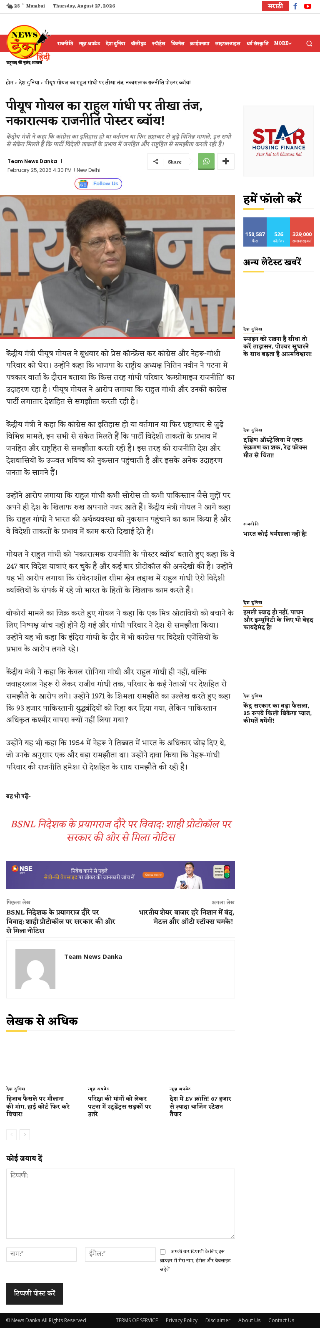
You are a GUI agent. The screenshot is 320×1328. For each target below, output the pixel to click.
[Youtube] (307, 7)
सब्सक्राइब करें (302, 223)
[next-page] (25, 1134)
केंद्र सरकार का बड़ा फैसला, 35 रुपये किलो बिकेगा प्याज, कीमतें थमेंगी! (277, 713)
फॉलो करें (278, 220)
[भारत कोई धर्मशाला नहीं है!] (278, 494)
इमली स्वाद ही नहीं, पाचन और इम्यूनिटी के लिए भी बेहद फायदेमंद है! (278, 620)
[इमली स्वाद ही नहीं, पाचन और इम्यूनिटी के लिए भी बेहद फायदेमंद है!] (278, 572)
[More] (226, 161)
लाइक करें (255, 220)
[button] (309, 44)
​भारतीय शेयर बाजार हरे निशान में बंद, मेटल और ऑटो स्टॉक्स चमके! (187, 917)
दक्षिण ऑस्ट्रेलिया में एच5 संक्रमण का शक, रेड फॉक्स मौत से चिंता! (275, 448)
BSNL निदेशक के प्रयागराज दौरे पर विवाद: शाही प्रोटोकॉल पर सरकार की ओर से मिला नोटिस (120, 831)
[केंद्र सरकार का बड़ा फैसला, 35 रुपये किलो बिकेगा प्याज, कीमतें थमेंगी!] (278, 666)
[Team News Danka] (35, 969)
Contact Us (281, 1320)
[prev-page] (11, 1134)
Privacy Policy (182, 1320)
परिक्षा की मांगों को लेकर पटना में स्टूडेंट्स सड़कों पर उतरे (119, 1106)
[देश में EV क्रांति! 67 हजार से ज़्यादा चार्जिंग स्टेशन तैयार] (202, 1060)
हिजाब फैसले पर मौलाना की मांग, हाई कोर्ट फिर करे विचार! (38, 1106)
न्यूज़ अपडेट (98, 1089)
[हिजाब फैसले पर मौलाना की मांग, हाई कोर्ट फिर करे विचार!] (38, 1060)
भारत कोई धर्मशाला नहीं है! (275, 534)
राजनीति (251, 525)
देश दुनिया (29, 83)
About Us (249, 1320)
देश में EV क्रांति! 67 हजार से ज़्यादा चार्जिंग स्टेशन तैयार (200, 1106)
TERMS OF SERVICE (137, 1320)
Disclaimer (217, 1320)
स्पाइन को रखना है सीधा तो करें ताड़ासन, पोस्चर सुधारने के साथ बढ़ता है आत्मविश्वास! (277, 351)
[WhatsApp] (206, 161)
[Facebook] (295, 7)
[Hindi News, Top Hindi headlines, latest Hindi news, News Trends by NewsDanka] (27, 45)
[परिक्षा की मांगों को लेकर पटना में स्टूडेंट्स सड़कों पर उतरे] (120, 1060)
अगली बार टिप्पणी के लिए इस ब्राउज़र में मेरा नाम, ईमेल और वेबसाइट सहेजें (195, 1260)
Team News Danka (32, 161)
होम (9, 83)
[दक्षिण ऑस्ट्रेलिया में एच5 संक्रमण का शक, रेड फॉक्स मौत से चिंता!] (278, 400)
